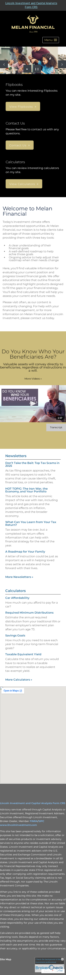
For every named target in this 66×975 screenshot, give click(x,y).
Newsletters (15, 456)
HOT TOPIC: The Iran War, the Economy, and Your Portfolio (26, 490)
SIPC (41, 821)
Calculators (15, 591)
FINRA (33, 821)
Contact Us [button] (17, 145)
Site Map (5, 959)
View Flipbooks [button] (21, 106)
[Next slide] (62, 64)
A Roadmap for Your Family (25, 551)
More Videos (33, 378)
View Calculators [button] (22, 184)
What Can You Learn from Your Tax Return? (30, 523)
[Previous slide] (4, 64)
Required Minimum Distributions (29, 612)
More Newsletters (19, 577)
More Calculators (18, 679)
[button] (50, 40)
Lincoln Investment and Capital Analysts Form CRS (32, 803)
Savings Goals (15, 635)
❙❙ (37, 68)
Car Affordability (17, 598)
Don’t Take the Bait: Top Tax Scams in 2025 (32, 464)
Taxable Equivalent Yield (23, 654)
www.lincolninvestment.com (18, 825)
